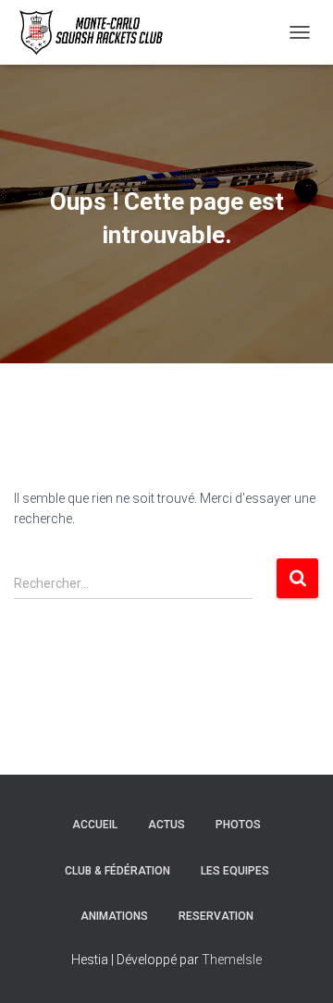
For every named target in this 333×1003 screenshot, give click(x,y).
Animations (114, 916)
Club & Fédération (117, 870)
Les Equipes (235, 870)
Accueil (94, 824)
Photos (238, 824)
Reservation (216, 916)
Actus (166, 824)
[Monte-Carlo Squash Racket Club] (96, 32)
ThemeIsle (232, 959)
